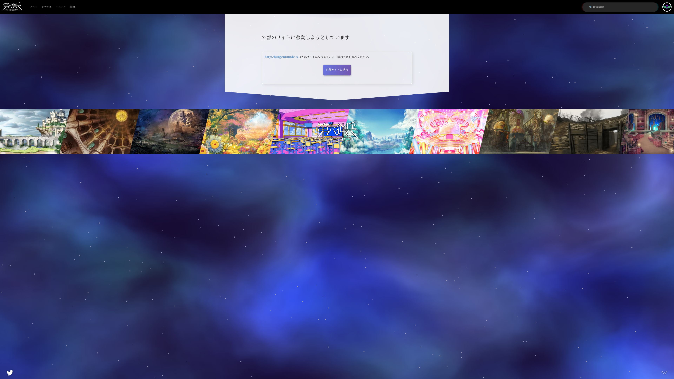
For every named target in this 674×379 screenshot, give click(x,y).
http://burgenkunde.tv (281, 57)
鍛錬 (72, 6)
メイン (34, 6)
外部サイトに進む (337, 69)
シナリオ (47, 6)
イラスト (61, 6)
